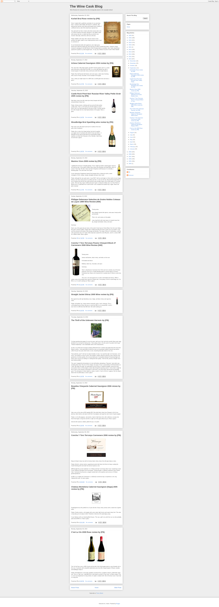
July (131, 135)
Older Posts (117, 587)
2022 (130, 44)
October (132, 65)
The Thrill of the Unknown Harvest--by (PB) (90, 320)
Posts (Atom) (99, 593)
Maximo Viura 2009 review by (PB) (86, 161)
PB (129, 172)
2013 (130, 51)
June (131, 137)
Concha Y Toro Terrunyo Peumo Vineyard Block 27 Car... (136, 100)
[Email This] (98, 53)
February (132, 146)
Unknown (131, 175)
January (132, 149)
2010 (130, 59)
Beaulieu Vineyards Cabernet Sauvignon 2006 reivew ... (136, 114)
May (131, 139)
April (131, 142)
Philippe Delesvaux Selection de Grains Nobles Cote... (136, 94)
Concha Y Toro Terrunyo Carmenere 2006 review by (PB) (96, 435)
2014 (130, 49)
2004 (130, 163)
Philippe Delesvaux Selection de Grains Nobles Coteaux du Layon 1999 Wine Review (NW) (95, 200)
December (133, 61)
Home (96, 587)
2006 (130, 159)
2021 (130, 47)
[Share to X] (101, 53)
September (133, 68)
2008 (130, 154)
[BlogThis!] (100, 53)
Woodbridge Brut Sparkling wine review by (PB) (92, 122)
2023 (130, 42)
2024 (130, 40)
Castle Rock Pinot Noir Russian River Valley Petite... (136, 80)
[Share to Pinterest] (105, 53)
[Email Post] (95, 53)
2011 (130, 56)
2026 (130, 35)
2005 (130, 161)
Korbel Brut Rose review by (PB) (85, 19)
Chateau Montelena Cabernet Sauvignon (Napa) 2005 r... (136, 124)
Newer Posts (75, 587)
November (133, 63)
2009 (130, 151)
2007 (130, 156)
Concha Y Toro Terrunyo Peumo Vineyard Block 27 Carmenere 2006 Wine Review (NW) (93, 244)
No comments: (89, 53)
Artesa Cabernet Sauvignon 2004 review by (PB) (92, 63)
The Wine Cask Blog (86, 6)
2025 (130, 37)
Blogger (118, 603)
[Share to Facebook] (103, 53)
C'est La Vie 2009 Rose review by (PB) (88, 532)
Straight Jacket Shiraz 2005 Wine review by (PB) (92, 294)
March (132, 144)
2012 (130, 54)
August (132, 132)
